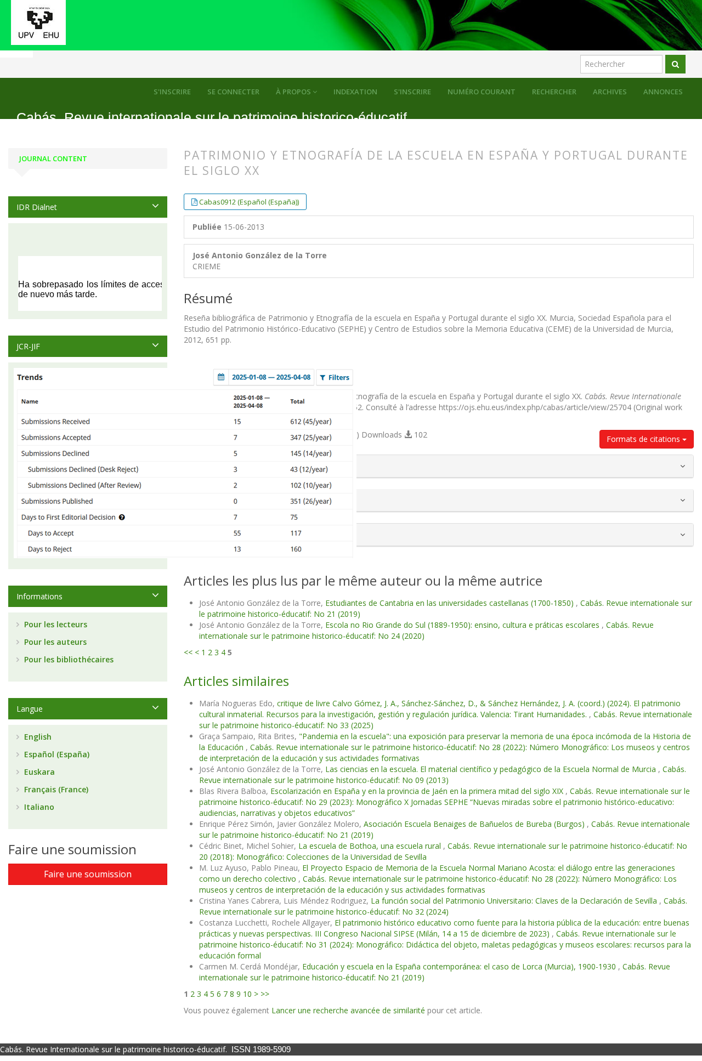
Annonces (663, 92)
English (37, 736)
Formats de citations (644, 439)
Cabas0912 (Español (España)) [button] (249, 202)
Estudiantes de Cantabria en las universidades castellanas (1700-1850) (450, 603)
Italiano (38, 807)
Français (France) (55, 789)
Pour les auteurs (54, 642)
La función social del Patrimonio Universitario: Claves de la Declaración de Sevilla (515, 900)
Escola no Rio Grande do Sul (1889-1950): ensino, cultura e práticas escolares (463, 625)
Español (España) (55, 754)
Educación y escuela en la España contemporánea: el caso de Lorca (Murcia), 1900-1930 (460, 966)
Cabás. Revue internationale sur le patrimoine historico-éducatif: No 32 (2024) (443, 906)
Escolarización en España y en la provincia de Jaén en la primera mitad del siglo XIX (417, 791)
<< (188, 652)
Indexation (355, 92)
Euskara (38, 772)
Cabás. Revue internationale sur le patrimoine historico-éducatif (211, 117)
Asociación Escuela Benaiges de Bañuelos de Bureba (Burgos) (475, 824)
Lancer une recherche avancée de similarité (348, 1010)
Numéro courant (482, 92)
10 (247, 994)
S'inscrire (412, 92)
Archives (610, 92)
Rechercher (554, 92)
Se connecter (233, 92)
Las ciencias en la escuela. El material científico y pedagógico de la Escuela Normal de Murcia (491, 769)
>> (265, 994)
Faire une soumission (88, 874)
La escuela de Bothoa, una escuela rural (370, 846)
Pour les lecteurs (54, 624)
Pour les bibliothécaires (68, 659)
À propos (294, 92)
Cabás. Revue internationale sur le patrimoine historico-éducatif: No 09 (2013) (442, 774)
